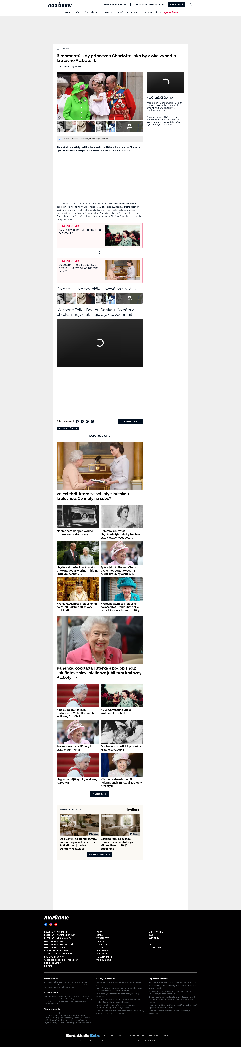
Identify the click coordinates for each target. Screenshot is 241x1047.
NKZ (138, 1036)
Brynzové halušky (51, 1023)
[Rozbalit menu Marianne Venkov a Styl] (162, 4)
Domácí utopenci (81, 1020)
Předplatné (176, 5)
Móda (67, 13)
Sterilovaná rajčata (51, 1018)
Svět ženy (154, 938)
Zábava (106, 13)
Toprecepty (155, 948)
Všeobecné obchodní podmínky (61, 960)
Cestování (52, 985)
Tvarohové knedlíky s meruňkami (71, 1018)
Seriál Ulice (65, 999)
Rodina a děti (152, 13)
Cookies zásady (52, 963)
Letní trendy (58, 987)
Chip (151, 941)
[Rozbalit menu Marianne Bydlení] (124, 4)
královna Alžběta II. (67, 428)
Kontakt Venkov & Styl (56, 948)
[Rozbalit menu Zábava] (111, 12)
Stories (100, 948)
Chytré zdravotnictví (78, 999)
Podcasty (101, 954)
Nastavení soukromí (55, 957)
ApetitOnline (156, 932)
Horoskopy (102, 951)
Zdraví (119, 13)
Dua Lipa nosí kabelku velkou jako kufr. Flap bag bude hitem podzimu (172, 982)
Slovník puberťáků (63, 982)
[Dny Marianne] (171, 12)
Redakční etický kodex (56, 951)
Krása (77, 13)
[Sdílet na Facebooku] (77, 421)
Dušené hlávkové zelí (51, 1013)
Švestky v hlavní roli (67, 1013)
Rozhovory (133, 13)
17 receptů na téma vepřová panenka (73, 1015)
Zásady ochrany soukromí (58, 954)
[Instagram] (50, 924)
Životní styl (91, 13)
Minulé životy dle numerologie (69, 996)
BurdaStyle (147, 1036)
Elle (151, 935)
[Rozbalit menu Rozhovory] (140, 12)
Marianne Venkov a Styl (148, 5)
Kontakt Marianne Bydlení (58, 944)
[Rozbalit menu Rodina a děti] (160, 12)
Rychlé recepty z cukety (83, 1023)
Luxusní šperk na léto (52, 1004)
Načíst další (99, 794)
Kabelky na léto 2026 (65, 1001)
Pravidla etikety (49, 982)
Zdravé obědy (69, 987)
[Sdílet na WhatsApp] (92, 421)
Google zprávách (101, 139)
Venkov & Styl (103, 960)
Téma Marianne (104, 957)
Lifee (151, 944)
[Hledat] (190, 4)
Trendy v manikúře (50, 996)
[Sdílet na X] (82, 421)
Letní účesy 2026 (80, 1001)
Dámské (132, 1036)
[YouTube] (55, 924)
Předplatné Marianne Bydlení (60, 935)
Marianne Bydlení (113, 5)
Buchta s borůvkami (66, 1023)
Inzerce (48, 966)
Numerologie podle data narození (70, 985)
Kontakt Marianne (54, 941)
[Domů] (62, 4)
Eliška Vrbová (63, 67)
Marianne (113, 1036)
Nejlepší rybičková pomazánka (62, 1020)
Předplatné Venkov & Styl (58, 938)
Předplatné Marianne (55, 932)
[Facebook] (45, 924)
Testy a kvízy (75, 982)
